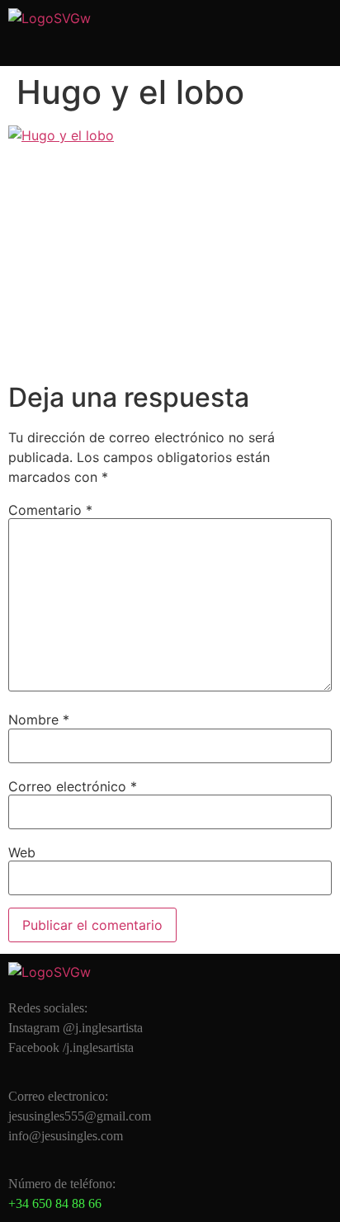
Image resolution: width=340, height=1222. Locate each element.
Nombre (38, 719)
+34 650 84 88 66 (55, 1203)
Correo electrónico (72, 786)
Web (21, 852)
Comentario (50, 510)
